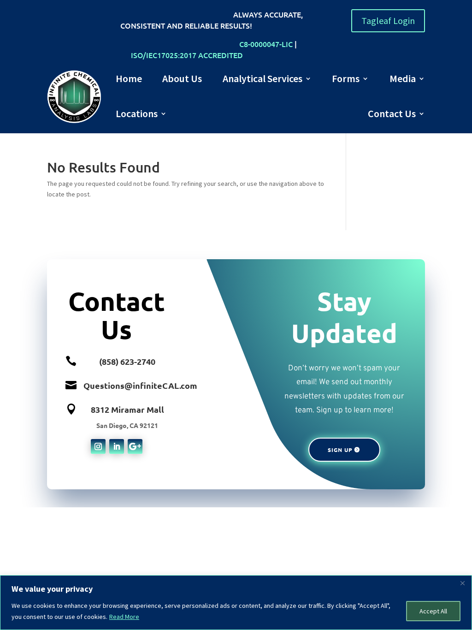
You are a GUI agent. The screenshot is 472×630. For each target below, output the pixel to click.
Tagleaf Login (388, 20)
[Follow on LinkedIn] (116, 446)
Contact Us (392, 113)
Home (129, 78)
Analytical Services (262, 78)
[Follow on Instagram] (98, 446)
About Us (182, 78)
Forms (346, 78)
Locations (137, 113)
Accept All (433, 611)
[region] (236, 602)
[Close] (462, 582)
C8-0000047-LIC (266, 44)
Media (402, 78)
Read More (124, 616)
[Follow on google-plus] (135, 446)
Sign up (340, 449)
